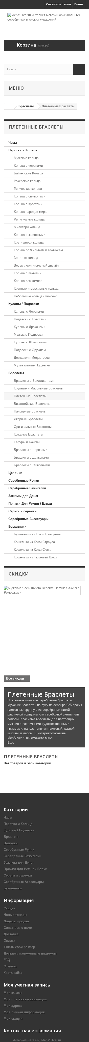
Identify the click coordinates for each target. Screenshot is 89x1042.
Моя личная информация (24, 1012)
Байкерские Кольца (28, 173)
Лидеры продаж (16, 921)
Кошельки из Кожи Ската (32, 549)
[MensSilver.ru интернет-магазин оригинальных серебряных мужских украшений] (44, 20)
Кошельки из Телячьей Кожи (35, 557)
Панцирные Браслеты (29, 411)
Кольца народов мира (29, 212)
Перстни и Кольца (22, 150)
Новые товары (15, 915)
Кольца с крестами (27, 204)
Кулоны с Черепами (28, 311)
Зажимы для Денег (23, 496)
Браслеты (16, 373)
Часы (12, 142)
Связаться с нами (18, 928)
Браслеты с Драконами (31, 457)
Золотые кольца (25, 258)
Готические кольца (27, 189)
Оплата (9, 940)
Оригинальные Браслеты (32, 427)
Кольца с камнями (27, 273)
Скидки (19, 574)
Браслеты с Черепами (30, 450)
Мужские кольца (26, 158)
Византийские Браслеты (31, 404)
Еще (10, 742)
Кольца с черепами (28, 165)
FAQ (7, 960)
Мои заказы (13, 993)
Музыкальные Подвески (31, 365)
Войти (78, 4)
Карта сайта (13, 973)
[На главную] (9, 106)
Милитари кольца (26, 227)
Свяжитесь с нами (58, 4)
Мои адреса (13, 1006)
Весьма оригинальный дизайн (36, 265)
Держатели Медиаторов (31, 357)
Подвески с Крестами (29, 319)
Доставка (11, 934)
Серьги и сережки (22, 511)
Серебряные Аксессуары (28, 519)
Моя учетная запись (27, 985)
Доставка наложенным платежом (30, 953)
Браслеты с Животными (31, 465)
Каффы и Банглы (26, 442)
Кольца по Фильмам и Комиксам (38, 250)
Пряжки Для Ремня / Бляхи (30, 503)
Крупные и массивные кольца (35, 288)
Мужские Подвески (28, 334)
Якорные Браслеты (28, 419)
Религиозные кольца (28, 219)
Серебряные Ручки (23, 480)
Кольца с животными (29, 235)
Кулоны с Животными (29, 342)
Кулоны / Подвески (23, 304)
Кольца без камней (27, 281)
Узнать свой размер (19, 947)
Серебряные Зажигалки (27, 488)
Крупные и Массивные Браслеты (38, 388)
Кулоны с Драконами (29, 327)
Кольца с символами (29, 196)
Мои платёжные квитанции (25, 999)
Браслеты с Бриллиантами (33, 381)
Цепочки (15, 473)
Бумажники (17, 526)
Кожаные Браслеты (28, 434)
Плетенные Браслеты (29, 396)
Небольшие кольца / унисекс (35, 296)
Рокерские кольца (27, 181)
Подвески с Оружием (29, 350)
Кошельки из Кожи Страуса (34, 542)
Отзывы (10, 966)
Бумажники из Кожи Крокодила (37, 534)
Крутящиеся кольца (28, 242)
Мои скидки (13, 1018)
